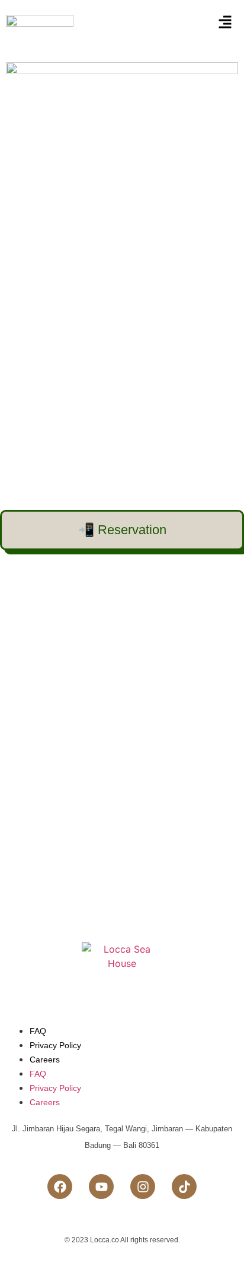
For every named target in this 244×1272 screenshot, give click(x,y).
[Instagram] (142, 1186)
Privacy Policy (55, 1045)
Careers (45, 1059)
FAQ (38, 1031)
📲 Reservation (122, 529)
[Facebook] (59, 1186)
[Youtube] (101, 1186)
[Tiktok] (184, 1186)
